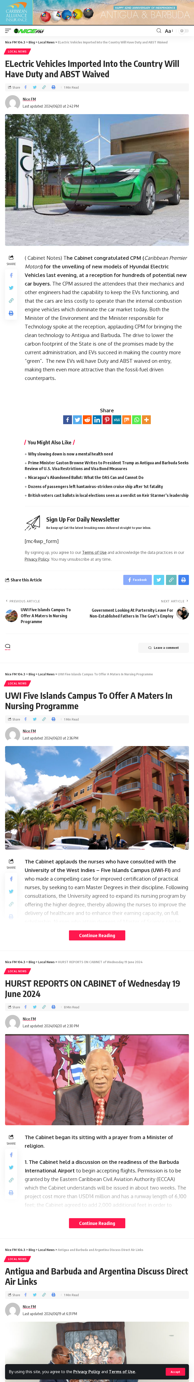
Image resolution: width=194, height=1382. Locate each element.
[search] (158, 31)
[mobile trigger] (9, 30)
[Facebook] (67, 419)
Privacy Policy (86, 1371)
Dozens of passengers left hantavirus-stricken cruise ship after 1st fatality (95, 486)
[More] (146, 419)
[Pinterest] (107, 419)
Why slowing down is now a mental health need (70, 453)
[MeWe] (116, 419)
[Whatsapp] (136, 419)
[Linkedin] (97, 419)
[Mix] (126, 419)
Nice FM (29, 99)
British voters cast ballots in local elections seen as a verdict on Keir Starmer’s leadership (108, 495)
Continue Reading (97, 935)
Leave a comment (166, 648)
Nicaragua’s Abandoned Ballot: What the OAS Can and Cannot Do (85, 477)
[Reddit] (87, 419)
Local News (17, 51)
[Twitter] (77, 419)
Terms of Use (122, 1371)
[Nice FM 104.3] (35, 30)
